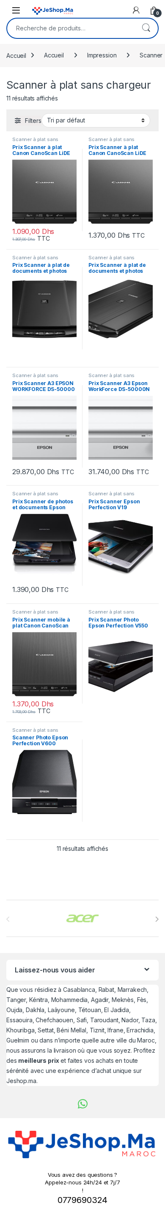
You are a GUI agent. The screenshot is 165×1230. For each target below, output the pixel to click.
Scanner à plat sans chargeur (35, 141)
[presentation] (157, 919)
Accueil (16, 55)
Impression (102, 55)
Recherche (146, 28)
